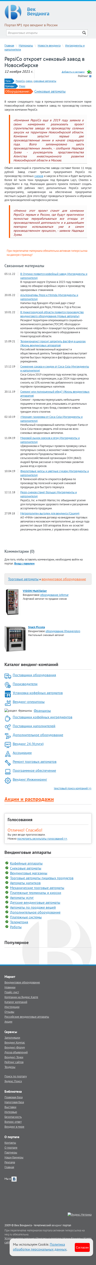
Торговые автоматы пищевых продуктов (41, 878)
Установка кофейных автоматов (38, 692)
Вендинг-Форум (14, 1047)
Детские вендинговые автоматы (35, 902)
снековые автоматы (44, 81)
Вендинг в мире (14, 1127)
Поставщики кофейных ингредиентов (42, 717)
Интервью (10, 1112)
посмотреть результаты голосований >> (42, 839)
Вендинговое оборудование (22, 982)
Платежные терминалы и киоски (35, 892)
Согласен (82, 1247)
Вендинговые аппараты (27, 852)
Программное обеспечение (34, 770)
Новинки (9, 987)
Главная (9, 45)
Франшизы (42, 710)
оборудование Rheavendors (63, 631)
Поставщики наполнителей (34, 726)
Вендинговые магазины (28, 873)
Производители (25, 684)
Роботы (16, 927)
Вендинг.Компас (14, 1042)
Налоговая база (14, 1102)
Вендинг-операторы (29, 701)
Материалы (26, 45)
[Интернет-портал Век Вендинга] (48, 12)
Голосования (20, 819)
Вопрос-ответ (13, 1122)
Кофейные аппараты (26, 863)
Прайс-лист (11, 992)
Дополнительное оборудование (38, 735)
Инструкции (11, 1007)
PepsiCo (20, 81)
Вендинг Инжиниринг (30, 779)
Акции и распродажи (29, 799)
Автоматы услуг (22, 897)
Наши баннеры (13, 1157)
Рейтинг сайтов (13, 1062)
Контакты (10, 1143)
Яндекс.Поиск (13, 1081)
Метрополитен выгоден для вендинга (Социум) (49, 513)
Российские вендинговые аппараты (26, 1017)
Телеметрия (19, 922)
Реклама (9, 1162)
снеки (29, 81)
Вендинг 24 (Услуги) (28, 743)
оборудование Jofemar (54, 595)
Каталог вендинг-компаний (31, 664)
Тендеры (9, 1067)
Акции (8, 1021)
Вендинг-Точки (13, 1057)
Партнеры (10, 1152)
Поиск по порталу (15, 1076)
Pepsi (22, 86)
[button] (24, 563)
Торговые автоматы (23, 579)
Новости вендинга (49, 45)
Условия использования (19, 1238)
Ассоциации (22, 752)
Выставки (10, 1107)
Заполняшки (12, 1038)
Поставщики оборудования (34, 675)
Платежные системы (26, 917)
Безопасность (13, 1117)
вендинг (57, 1225)
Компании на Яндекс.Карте (21, 997)
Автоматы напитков (25, 883)
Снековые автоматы (50, 91)
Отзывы (9, 1012)
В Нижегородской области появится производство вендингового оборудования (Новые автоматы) (52, 314)
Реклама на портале (48, 1238)
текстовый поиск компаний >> (73, 788)
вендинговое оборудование (64, 579)
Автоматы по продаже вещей (33, 907)
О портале (10, 1147)
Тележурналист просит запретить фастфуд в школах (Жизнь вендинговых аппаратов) (53, 343)
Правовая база (13, 1097)
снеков (38, 176)
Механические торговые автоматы (37, 887)
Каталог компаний (15, 1002)
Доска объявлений (16, 1052)
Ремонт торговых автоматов (34, 761)
